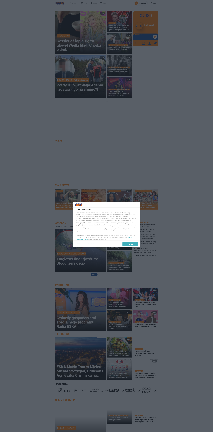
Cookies (86, 239)
